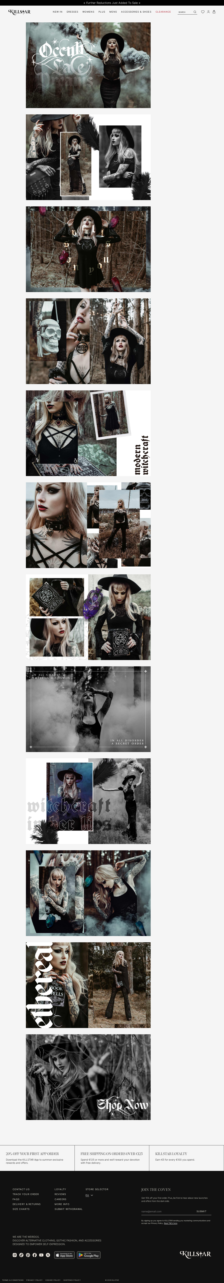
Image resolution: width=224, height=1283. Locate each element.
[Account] (208, 12)
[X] (48, 1255)
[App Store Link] (64, 1255)
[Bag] (214, 11)
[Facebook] (35, 1255)
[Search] (194, 11)
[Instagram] (15, 1255)
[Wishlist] (203, 11)
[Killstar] (195, 1255)
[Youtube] (41, 1255)
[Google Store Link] (88, 1255)
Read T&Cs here (170, 1223)
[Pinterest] (28, 1255)
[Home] (19, 12)
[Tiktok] (21, 1255)
